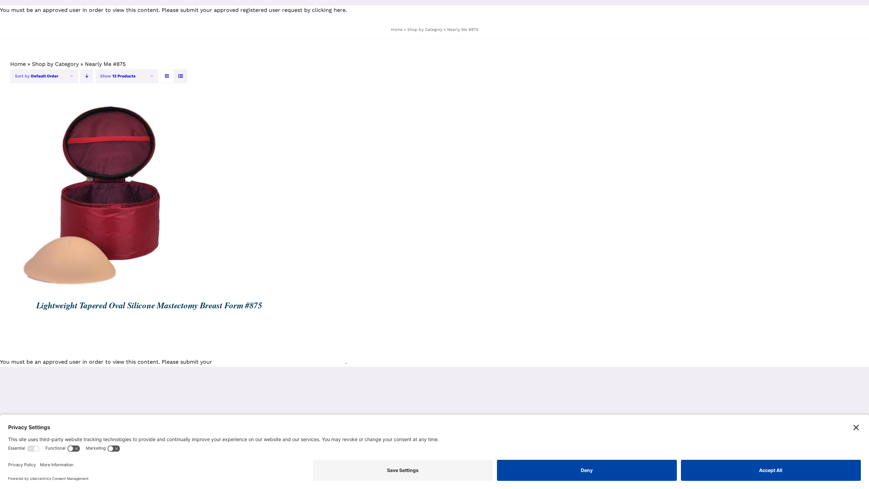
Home (397, 29)
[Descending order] (86, 76)
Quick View (118, 195)
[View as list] (180, 76)
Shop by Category (424, 29)
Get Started (74, 195)
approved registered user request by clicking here (280, 10)
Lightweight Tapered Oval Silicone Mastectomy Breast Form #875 (149, 305)
